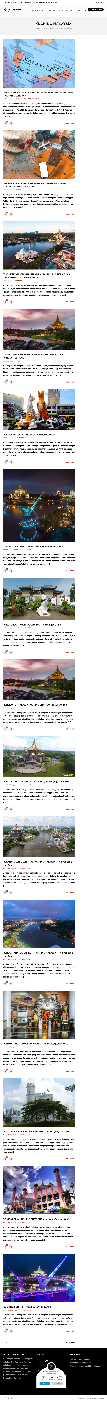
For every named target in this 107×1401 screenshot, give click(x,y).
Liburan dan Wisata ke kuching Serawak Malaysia (33, 546)
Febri (19, 190)
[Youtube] (98, 2)
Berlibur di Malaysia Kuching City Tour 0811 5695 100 (35, 704)
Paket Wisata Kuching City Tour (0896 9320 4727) (32, 624)
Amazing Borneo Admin (30, 99)
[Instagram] (101, 2)
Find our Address (25, 2)
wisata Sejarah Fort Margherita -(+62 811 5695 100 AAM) (36, 1131)
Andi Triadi (21, 438)
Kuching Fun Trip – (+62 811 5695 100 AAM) (27, 1307)
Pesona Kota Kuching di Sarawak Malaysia (29, 434)
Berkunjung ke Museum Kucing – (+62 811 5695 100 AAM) (35, 1043)
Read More (70, 123)
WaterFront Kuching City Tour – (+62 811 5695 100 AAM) (36, 781)
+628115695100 (11, 2)
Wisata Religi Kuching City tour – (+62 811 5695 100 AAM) (36, 1219)
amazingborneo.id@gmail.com (46, 2)
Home (37, 28)
